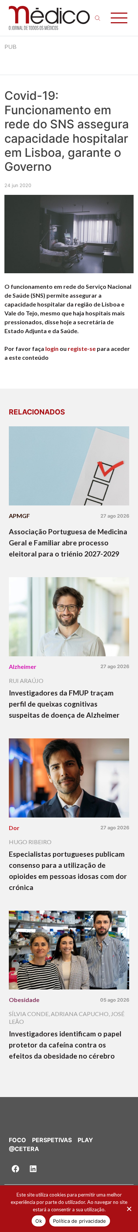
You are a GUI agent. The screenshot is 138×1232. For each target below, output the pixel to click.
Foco (17, 1140)
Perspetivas (52, 1140)
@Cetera (24, 1149)
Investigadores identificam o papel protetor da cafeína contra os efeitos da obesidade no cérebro (65, 1044)
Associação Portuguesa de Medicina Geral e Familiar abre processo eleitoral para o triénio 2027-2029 (68, 542)
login (52, 348)
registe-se (82, 348)
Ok (38, 1221)
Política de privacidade (79, 1221)
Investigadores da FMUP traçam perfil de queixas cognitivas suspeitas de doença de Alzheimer (64, 703)
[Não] (128, 1208)
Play (85, 1140)
